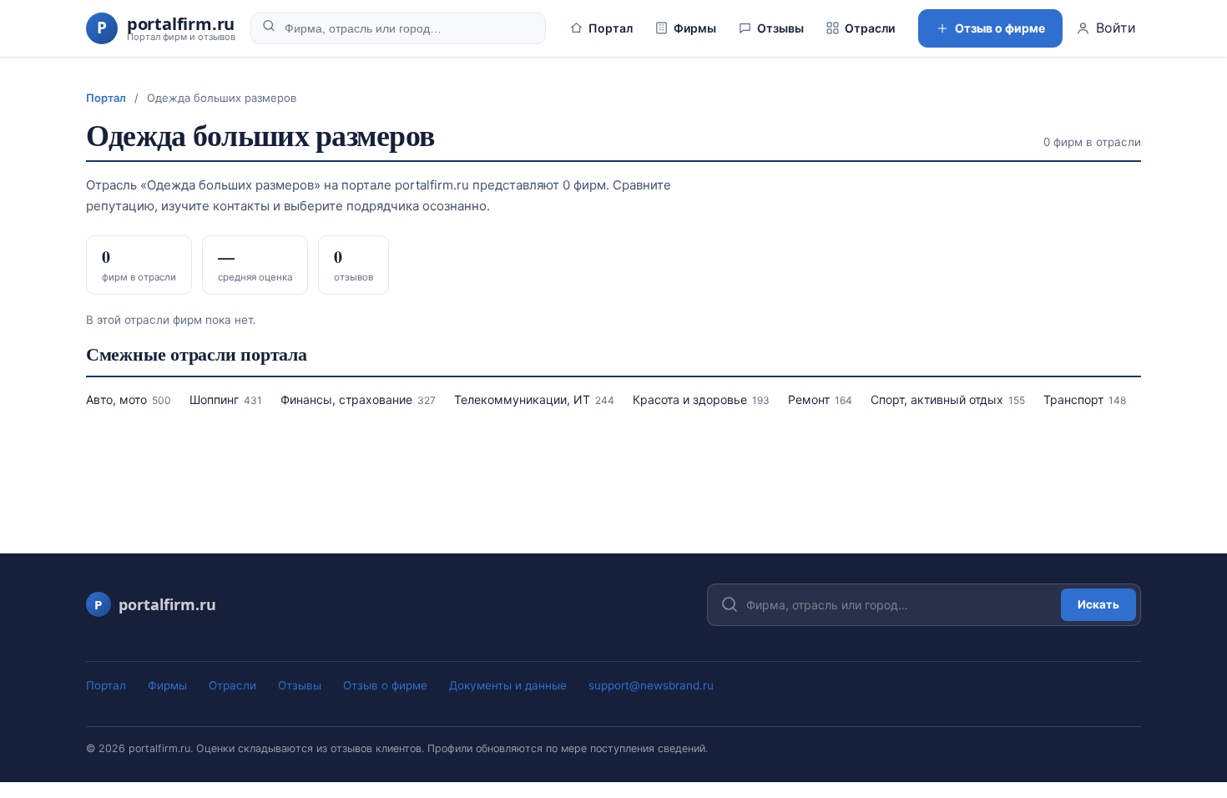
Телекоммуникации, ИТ (534, 399)
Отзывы (780, 28)
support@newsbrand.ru (651, 685)
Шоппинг (225, 399)
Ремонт (820, 399)
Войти (1116, 27)
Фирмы (695, 28)
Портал (610, 28)
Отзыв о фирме (1000, 28)
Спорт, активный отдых (948, 399)
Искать (1098, 604)
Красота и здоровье (701, 399)
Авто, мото (128, 399)
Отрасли (870, 28)
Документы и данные (508, 685)
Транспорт (1084, 399)
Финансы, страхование (358, 399)
